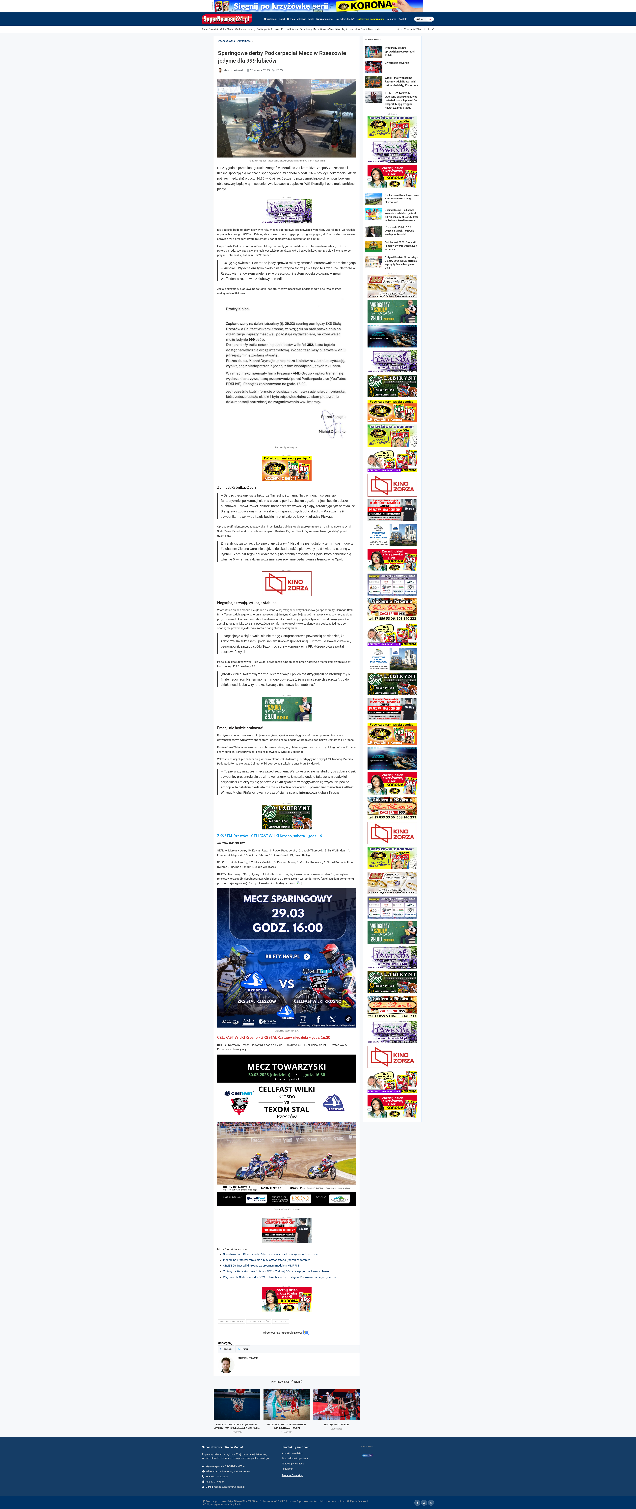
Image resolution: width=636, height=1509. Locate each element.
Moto (311, 19)
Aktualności (270, 19)
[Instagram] (433, 29)
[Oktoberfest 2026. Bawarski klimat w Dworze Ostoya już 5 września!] (373, 246)
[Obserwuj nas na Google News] (306, 1334)
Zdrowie (301, 19)
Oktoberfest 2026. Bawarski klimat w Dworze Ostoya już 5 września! (401, 246)
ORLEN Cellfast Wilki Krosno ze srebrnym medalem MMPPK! (261, 1265)
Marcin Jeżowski (248, 1358)
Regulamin (235, 1504)
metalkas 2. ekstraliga (231, 1322)
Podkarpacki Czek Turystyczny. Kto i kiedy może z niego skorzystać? (402, 199)
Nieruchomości (324, 19)
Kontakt (403, 19)
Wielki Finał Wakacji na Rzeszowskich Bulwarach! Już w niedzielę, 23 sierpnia (401, 81)
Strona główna (226, 40)
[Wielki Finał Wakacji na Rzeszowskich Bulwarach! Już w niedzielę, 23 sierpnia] (373, 82)
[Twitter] (428, 29)
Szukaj (430, 19)
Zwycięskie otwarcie (336, 1424)
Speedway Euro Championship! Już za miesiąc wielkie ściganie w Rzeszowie (270, 1254)
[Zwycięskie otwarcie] (336, 1404)
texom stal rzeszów (258, 1322)
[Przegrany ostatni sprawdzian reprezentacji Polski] (287, 1404)
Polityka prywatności (215, 1504)
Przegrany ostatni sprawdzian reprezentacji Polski (400, 51)
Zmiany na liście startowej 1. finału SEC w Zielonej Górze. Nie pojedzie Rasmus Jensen (276, 1271)
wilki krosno (280, 1322)
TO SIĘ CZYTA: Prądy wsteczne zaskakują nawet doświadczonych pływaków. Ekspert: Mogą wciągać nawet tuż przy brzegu (401, 100)
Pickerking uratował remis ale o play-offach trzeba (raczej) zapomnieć (266, 1260)
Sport (282, 19)
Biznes (291, 19)
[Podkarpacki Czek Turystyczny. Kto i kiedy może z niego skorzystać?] (373, 199)
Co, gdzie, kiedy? (345, 19)
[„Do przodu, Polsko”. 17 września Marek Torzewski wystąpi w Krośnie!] (373, 231)
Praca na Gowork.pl (292, 1475)
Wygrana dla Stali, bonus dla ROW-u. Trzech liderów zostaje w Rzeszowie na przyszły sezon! (280, 1277)
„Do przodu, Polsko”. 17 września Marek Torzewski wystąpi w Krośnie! (399, 231)
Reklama (391, 19)
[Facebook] (425, 29)
